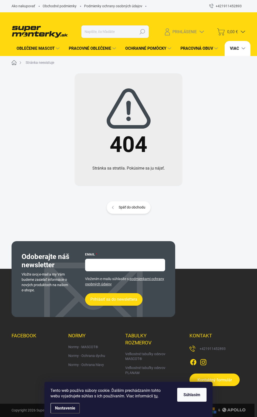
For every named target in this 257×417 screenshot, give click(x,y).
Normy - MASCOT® (83, 347)
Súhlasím (191, 394)
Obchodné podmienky (60, 6)
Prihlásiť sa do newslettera (113, 299)
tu (156, 396)
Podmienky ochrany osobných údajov (113, 6)
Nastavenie (65, 408)
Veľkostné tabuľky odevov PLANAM (145, 370)
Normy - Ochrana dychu (86, 356)
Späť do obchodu (132, 207)
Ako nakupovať (23, 6)
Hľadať (142, 32)
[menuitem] (36, 48)
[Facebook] (193, 361)
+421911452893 (213, 349)
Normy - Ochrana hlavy (86, 365)
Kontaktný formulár (215, 380)
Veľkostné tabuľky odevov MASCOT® (145, 356)
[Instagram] (203, 361)
